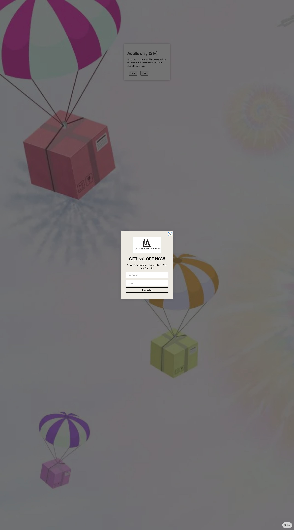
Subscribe (147, 290)
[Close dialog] (170, 234)
